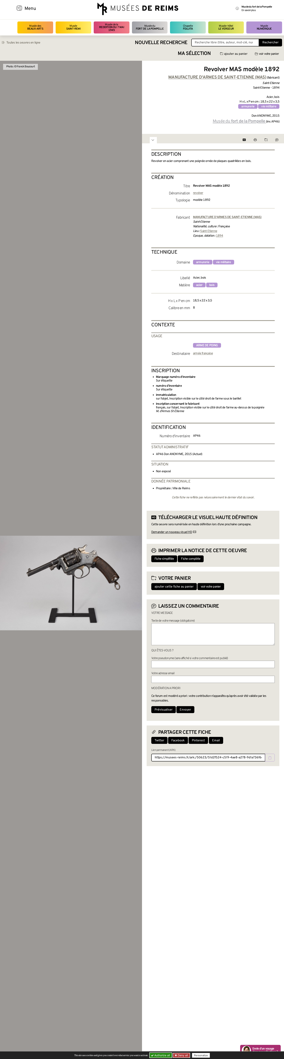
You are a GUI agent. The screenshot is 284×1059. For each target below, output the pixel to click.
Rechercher (270, 42)
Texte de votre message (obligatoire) (173, 621)
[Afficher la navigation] (19, 8)
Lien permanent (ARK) (163, 750)
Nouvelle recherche (161, 43)
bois (211, 285)
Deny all (182, 1055)
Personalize (201, 1055)
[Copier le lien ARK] (270, 757)
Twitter (159, 740)
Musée (73, 27)
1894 (219, 236)
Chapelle (188, 27)
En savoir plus (248, 10)
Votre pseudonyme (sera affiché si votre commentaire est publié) (189, 658)
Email (216, 740)
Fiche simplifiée (164, 559)
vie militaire (268, 107)
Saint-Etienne (208, 231)
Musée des (35, 27)
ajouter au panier (235, 54)
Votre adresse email (162, 673)
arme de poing (207, 345)
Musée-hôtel (226, 27)
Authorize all (162, 1055)
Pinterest (198, 740)
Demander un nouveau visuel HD (171, 532)
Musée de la (111, 27)
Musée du (150, 27)
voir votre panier (269, 54)
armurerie (247, 107)
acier (199, 285)
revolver (198, 193)
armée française (203, 353)
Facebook (178, 740)
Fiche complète (190, 559)
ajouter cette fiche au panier (174, 587)
